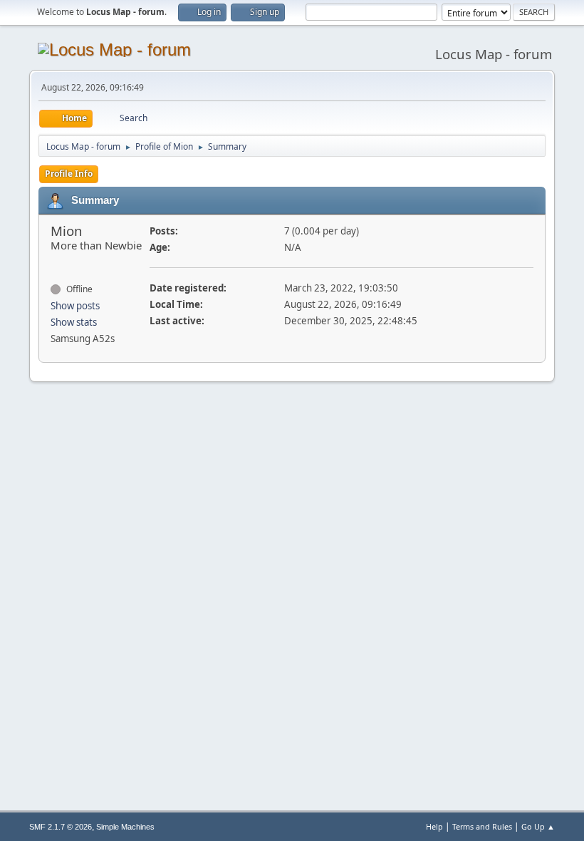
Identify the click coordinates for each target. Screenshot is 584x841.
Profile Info (69, 173)
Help (434, 826)
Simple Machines (125, 826)
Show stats (74, 322)
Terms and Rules (482, 826)
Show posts (75, 305)
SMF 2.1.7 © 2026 (60, 826)
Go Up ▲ (538, 826)
